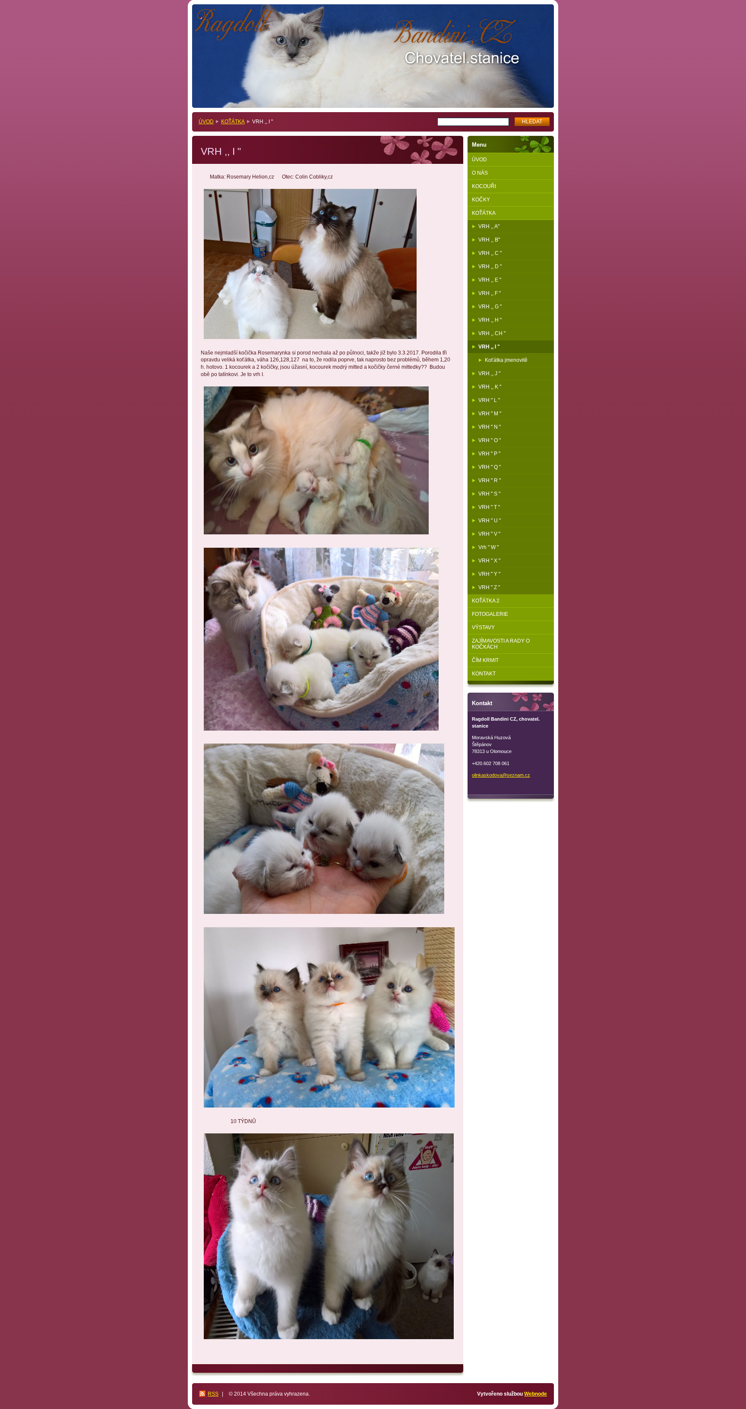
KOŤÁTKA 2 (485, 601)
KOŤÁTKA (233, 122)
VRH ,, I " (489, 347)
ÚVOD (206, 122)
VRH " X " (489, 561)
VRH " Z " (489, 587)
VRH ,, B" (489, 240)
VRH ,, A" (488, 226)
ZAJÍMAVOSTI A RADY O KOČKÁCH (501, 644)
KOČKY (481, 200)
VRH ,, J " (489, 373)
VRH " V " (489, 534)
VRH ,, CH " (492, 333)
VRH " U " (489, 521)
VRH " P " (489, 454)
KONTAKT (484, 674)
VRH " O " (489, 440)
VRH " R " (489, 480)
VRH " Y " (489, 574)
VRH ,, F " (489, 293)
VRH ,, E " (489, 280)
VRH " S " (489, 494)
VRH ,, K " (489, 387)
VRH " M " (489, 414)
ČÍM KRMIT (485, 660)
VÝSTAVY (483, 627)
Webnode (535, 1394)
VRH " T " (489, 507)
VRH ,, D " (490, 267)
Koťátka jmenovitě (506, 360)
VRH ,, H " (490, 320)
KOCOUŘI (484, 186)
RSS (213, 1394)
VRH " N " (489, 427)
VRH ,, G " (490, 307)
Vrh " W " (488, 547)
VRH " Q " (489, 467)
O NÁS (480, 173)
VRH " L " (489, 400)
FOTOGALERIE (490, 614)
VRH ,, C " (490, 253)
